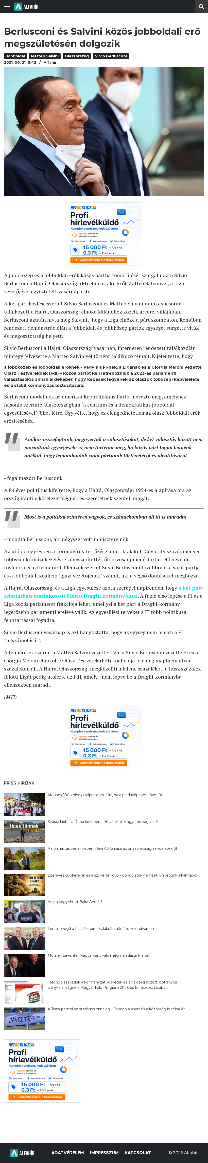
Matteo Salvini (45, 56)
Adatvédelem (67, 1152)
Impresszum (104, 1152)
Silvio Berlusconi (111, 56)
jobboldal (15, 56)
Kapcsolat (138, 1152)
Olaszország (77, 56)
